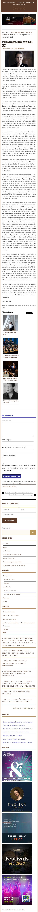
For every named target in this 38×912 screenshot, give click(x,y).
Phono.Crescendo (10, 591)
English (5, 629)
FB (15, 8)
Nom (6, 440)
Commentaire (7, 421)
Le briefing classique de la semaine (14, 565)
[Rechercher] (33, 532)
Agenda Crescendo (9, 558)
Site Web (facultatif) (9, 455)
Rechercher (6, 528)
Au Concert (11, 35)
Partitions (6, 598)
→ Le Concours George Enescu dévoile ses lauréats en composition (16, 673)
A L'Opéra (6, 543)
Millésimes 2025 (9, 580)
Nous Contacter (19, 4)
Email (14, 447)
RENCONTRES (5, 714)
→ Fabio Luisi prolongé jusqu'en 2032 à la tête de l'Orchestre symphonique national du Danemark (18, 684)
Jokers (6, 583)
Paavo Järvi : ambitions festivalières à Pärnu (17, 742)
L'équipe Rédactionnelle (25, 2)
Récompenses (7, 576)
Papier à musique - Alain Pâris (12, 562)
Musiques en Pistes (9, 612)
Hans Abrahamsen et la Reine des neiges (21, 495)
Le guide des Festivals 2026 (12, 554)
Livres (5, 601)
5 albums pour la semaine (12, 594)
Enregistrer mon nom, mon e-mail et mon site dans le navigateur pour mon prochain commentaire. (19, 468)
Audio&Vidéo (7, 587)
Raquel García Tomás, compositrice (14, 739)
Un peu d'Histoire (9, 2)
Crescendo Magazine (17, 32)
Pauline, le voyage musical (11, 615)
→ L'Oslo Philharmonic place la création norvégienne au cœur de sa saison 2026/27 (18, 653)
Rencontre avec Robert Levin (12, 735)
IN (23, 8)
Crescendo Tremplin (9, 619)
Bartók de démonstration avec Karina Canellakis (19, 493)
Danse (5, 547)
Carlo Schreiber (19, 48)
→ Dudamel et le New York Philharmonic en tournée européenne (14, 663)
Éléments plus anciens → (24, 708)
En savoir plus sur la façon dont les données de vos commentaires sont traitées (19, 484)
